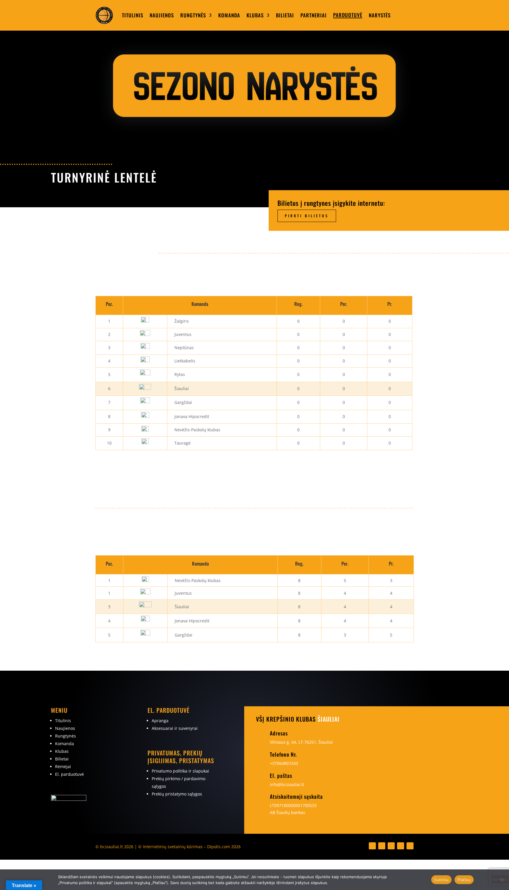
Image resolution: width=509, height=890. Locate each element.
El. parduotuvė (69, 774)
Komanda (229, 15)
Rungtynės (193, 15)
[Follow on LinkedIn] (391, 845)
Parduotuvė (347, 15)
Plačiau (464, 879)
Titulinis (132, 15)
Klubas (255, 15)
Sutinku (441, 879)
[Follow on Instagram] (381, 845)
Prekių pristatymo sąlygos (177, 794)
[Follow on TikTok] (410, 845)
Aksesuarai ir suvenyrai (175, 728)
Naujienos (162, 15)
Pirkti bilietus (307, 215)
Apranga (160, 720)
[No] (502, 880)
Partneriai (313, 15)
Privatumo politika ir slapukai (180, 771)
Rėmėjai (63, 766)
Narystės (380, 15)
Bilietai (285, 15)
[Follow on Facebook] (372, 845)
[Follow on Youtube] (400, 845)
